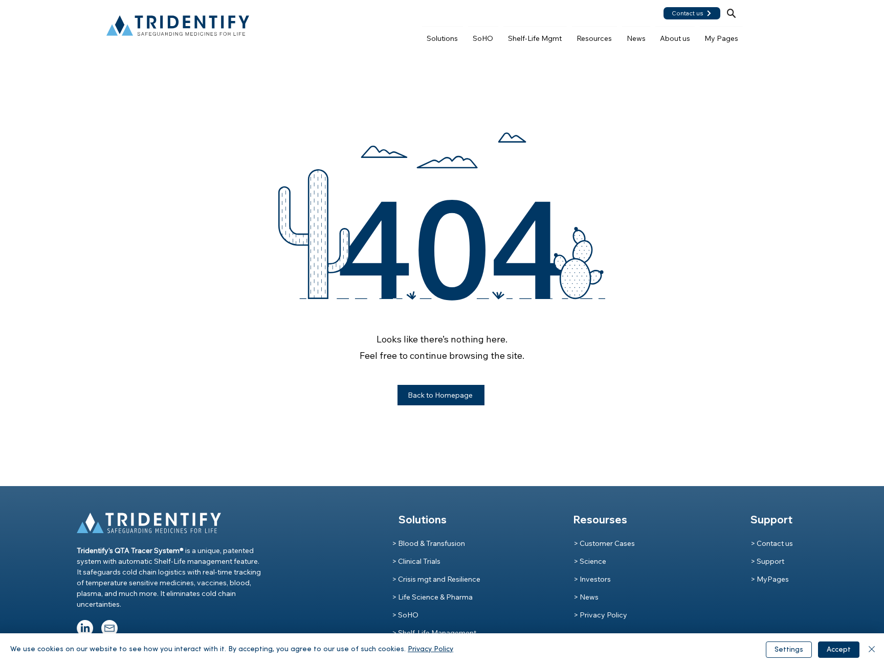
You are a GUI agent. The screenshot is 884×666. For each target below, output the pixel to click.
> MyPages (769, 579)
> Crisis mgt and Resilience (436, 579)
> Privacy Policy (600, 614)
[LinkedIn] (85, 628)
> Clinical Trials (416, 561)
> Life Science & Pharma (432, 597)
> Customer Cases (604, 543)
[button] (442, 33)
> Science (589, 561)
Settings (789, 650)
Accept (839, 650)
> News (586, 597)
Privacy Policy (430, 649)
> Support (767, 561)
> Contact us (771, 543)
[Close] (872, 649)
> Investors (592, 579)
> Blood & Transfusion (428, 543)
